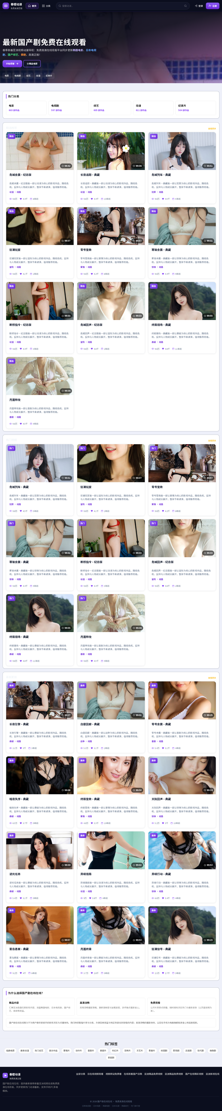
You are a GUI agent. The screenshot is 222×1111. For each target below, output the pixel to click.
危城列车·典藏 (161, 175)
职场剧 (176, 1050)
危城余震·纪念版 (20, 175)
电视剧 (17, 75)
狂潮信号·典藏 (161, 949)
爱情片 (66, 1050)
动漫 (38, 75)
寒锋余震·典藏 (161, 250)
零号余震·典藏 (161, 724)
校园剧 (164, 1050)
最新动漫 (24, 1050)
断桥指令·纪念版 (20, 325)
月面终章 (85, 949)
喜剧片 (91, 1050)
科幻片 (115, 1050)
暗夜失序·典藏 (19, 799)
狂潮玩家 (14, 250)
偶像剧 (213, 1050)
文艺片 (140, 1050)
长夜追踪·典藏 (90, 175)
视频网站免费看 (114, 1073)
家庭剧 (111, 1057)
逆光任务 (14, 874)
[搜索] (185, 6)
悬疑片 (103, 1050)
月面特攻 (14, 400)
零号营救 (85, 250)
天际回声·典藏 (161, 799)
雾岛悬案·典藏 (19, 949)
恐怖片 (127, 1050)
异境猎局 (85, 874)
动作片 (79, 1050)
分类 (48, 5)
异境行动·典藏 (161, 874)
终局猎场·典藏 (161, 325)
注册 (214, 5)
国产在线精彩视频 (194, 1073)
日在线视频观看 (95, 1073)
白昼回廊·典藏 (90, 724)
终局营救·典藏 (90, 799)
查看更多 (212, 128)
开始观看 (10, 63)
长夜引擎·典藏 (19, 724)
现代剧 (200, 1050)
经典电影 (10, 1050)
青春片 (152, 1050)
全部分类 (80, 1073)
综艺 (28, 75)
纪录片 (49, 75)
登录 (200, 5)
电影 (7, 75)
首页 (34, 5)
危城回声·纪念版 (91, 325)
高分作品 (53, 1050)
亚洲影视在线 (212, 1073)
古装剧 (188, 1050)
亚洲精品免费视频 (153, 1073)
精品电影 (33, 63)
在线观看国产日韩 (133, 1073)
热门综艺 (39, 1050)
